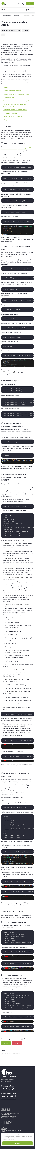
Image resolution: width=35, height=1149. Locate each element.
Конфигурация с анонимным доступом (15, 109)
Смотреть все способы (8, 1099)
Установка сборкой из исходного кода (16, 94)
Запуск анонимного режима (13, 116)
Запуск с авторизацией (11, 120)
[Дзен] (13, 1089)
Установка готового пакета (12, 90)
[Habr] (6, 1089)
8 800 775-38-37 (9, 1076)
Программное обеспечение (11, 1053)
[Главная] (4, 3)
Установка (6, 87)
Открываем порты (8, 97)
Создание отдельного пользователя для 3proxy (18, 101)
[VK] (3, 1089)
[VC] (9, 1089)
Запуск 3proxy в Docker (10, 113)
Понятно (17, 1143)
